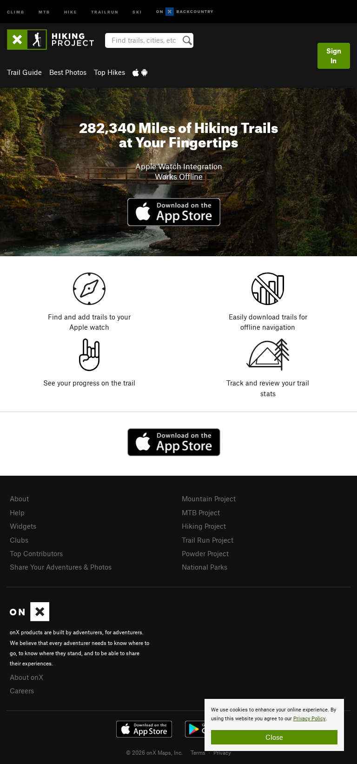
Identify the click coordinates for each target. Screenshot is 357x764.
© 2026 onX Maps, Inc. (154, 752)
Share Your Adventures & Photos (61, 567)
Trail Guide (24, 72)
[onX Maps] (29, 618)
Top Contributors (36, 553)
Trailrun (105, 11)
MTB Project (201, 512)
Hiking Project (204, 526)
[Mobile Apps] (139, 72)
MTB (44, 11)
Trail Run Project (207, 540)
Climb (16, 11)
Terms (198, 752)
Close (274, 737)
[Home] (55, 39)
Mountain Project (209, 498)
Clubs (19, 540)
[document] (274, 724)
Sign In (333, 56)
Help (17, 512)
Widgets (23, 526)
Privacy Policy (309, 719)
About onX (26, 677)
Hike (70, 11)
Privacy (222, 752)
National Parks (204, 567)
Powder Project (205, 553)
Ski (137, 11)
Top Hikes (109, 72)
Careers (22, 690)
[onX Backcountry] (184, 11)
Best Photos (67, 72)
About (19, 498)
